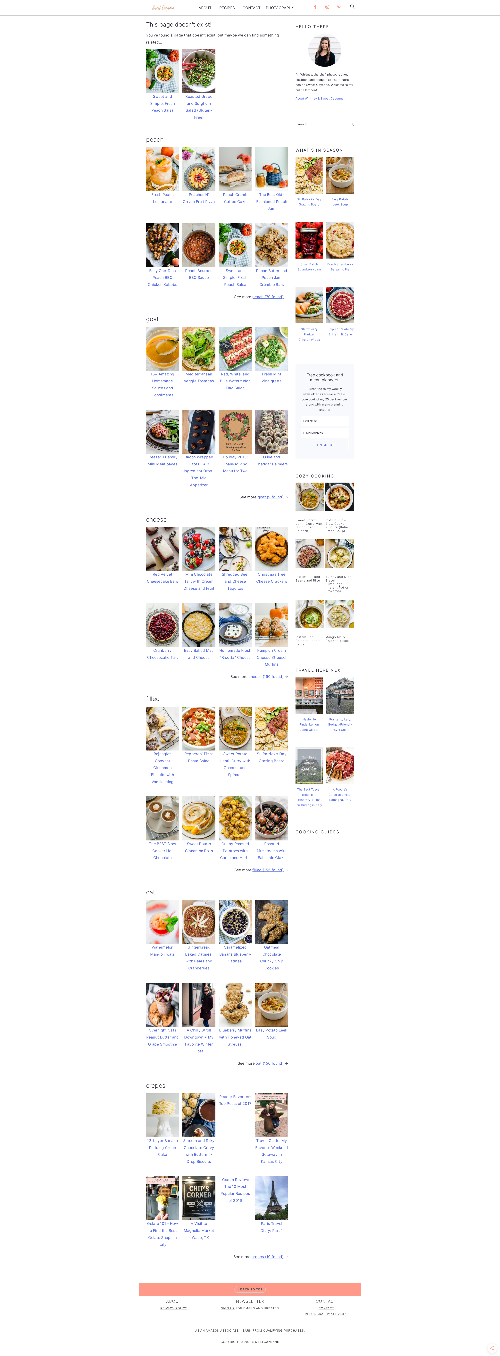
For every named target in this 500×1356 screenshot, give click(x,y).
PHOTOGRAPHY (280, 8)
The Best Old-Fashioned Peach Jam (271, 201)
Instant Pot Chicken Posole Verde (308, 640)
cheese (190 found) (265, 676)
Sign (225, 1308)
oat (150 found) (270, 1063)
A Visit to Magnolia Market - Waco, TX (199, 1230)
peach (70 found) (268, 297)
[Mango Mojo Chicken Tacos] (339, 615)
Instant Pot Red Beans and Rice (308, 578)
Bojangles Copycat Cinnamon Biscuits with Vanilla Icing (162, 768)
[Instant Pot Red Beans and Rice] (310, 554)
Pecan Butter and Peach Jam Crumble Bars (271, 278)
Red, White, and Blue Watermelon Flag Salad (235, 381)
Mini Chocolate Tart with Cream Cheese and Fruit (198, 581)
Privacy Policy (173, 1308)
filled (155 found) (267, 870)
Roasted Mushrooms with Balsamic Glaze (272, 851)
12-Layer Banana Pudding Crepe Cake (162, 1147)
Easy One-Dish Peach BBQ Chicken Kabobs (162, 278)
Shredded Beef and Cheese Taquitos (235, 581)
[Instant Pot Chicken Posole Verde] (310, 615)
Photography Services (326, 1314)
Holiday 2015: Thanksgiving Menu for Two (235, 464)
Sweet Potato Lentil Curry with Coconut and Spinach (309, 525)
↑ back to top (250, 1289)
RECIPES (227, 8)
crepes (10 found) (268, 1257)
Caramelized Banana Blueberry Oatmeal (235, 954)
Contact (326, 1308)
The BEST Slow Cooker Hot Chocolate (162, 851)
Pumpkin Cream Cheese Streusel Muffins (272, 657)
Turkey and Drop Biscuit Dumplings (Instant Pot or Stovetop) (338, 584)
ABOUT (205, 8)
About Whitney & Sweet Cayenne (320, 98)
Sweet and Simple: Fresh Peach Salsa (162, 103)
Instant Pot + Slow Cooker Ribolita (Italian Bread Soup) (337, 525)
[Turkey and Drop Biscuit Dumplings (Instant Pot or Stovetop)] (339, 554)
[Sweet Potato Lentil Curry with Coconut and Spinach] (310, 498)
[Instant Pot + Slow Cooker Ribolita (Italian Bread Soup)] (339, 498)
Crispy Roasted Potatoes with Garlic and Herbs (235, 851)
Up (232, 1308)
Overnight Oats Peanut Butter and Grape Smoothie (162, 1037)
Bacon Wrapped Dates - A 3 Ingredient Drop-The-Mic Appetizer (199, 471)
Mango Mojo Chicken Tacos (337, 638)
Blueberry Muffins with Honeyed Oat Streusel (235, 1037)
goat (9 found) (271, 497)
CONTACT (252, 8)
